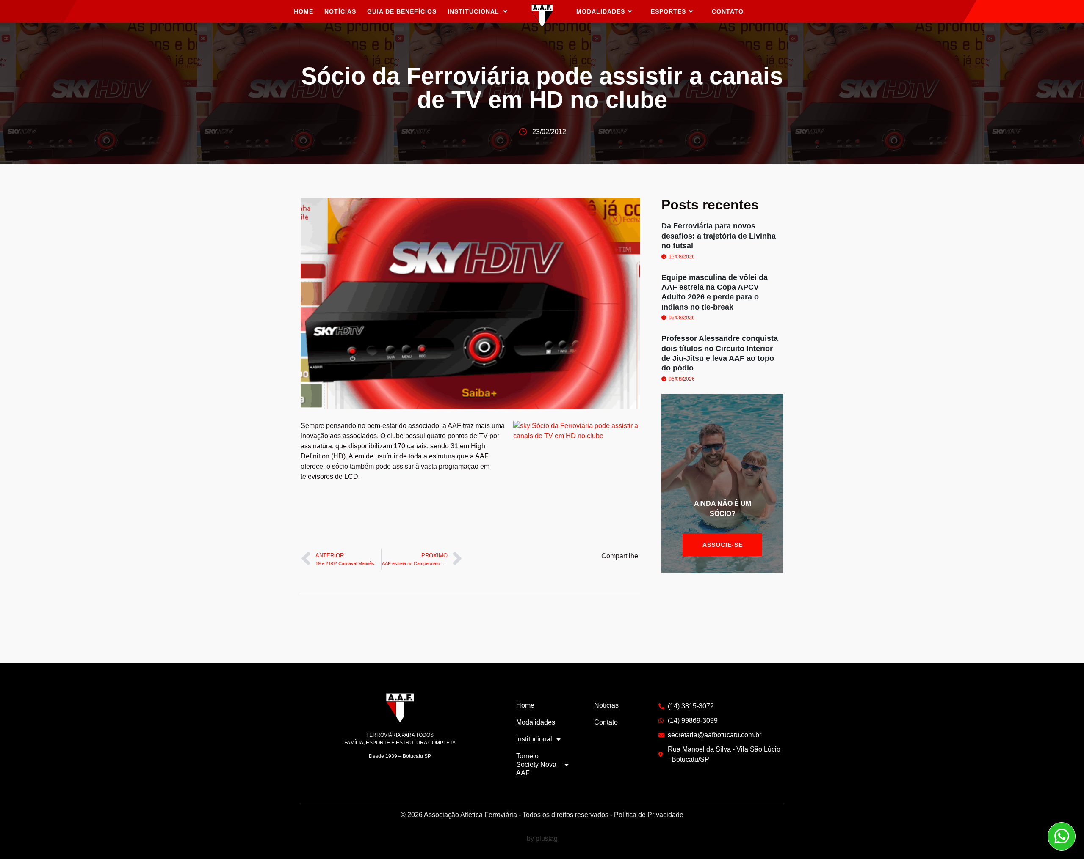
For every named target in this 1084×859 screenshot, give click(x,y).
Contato (606, 722)
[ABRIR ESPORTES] (691, 11)
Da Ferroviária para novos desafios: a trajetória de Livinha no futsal (718, 236)
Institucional (473, 11)
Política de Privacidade (648, 814)
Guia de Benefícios (402, 11)
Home (303, 11)
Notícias (340, 11)
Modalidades (535, 722)
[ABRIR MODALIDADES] (630, 11)
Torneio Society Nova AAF (536, 764)
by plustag (542, 838)
